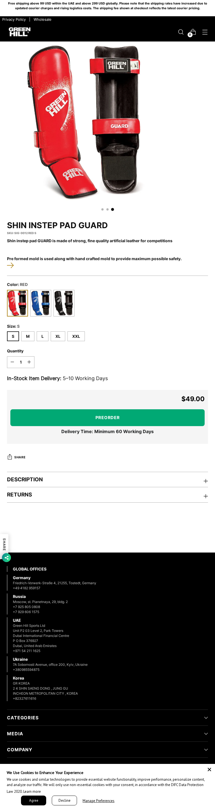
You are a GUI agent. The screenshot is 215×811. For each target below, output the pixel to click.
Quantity (15, 350)
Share (19, 457)
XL (57, 336)
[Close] (209, 769)
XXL (76, 336)
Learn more (32, 791)
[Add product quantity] (29, 362)
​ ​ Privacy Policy (13, 19)
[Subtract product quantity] (12, 362)
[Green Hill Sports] (19, 32)
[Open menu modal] (205, 32)
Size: (13, 326)
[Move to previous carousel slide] (190, 533)
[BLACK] (63, 303)
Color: (17, 284)
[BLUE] (40, 303)
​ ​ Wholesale (41, 19)
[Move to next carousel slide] (203, 533)
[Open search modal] (181, 32)
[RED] (17, 303)
